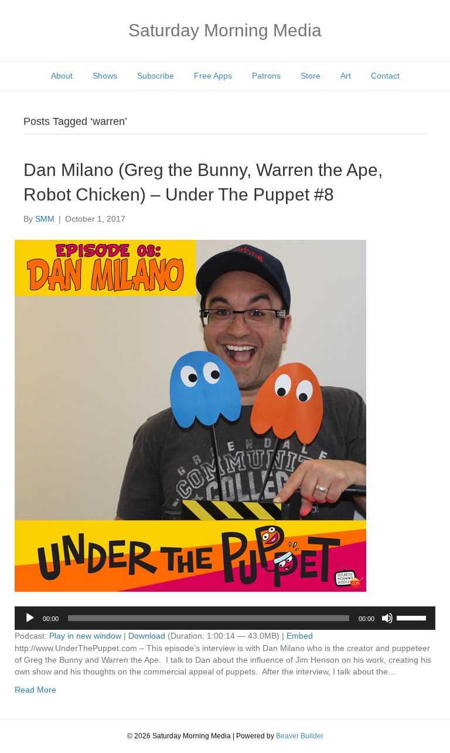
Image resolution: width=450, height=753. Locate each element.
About (62, 75)
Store (311, 75)
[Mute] (387, 618)
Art (345, 75)
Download (146, 635)
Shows (105, 75)
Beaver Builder (299, 736)
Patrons (266, 75)
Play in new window (85, 635)
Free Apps (213, 75)
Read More (35, 689)
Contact (385, 75)
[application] (225, 618)
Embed (300, 635)
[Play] (30, 618)
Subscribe (155, 75)
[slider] (413, 617)
